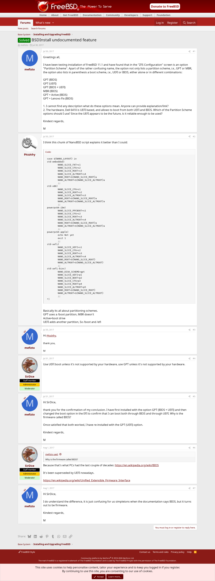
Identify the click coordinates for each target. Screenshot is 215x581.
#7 (194, 488)
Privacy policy (177, 551)
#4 (194, 358)
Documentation (92, 15)
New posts (23, 28)
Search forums (38, 28)
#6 (194, 447)
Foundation (163, 15)
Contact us (144, 551)
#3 (194, 329)
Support (147, 15)
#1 (194, 51)
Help (189, 551)
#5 (194, 396)
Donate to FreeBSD (165, 6)
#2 (194, 136)
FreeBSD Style (28, 551)
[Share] (189, 51)
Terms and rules (160, 551)
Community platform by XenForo (107, 558)
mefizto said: (51, 454)
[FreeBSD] (73, 11)
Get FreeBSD (70, 15)
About (54, 15)
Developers (131, 15)
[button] (53, 22)
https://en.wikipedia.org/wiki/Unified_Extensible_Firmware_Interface (86, 480)
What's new (43, 23)
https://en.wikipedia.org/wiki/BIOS (137, 465)
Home (43, 15)
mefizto (24, 45)
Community (113, 15)
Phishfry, (52, 335)
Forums (25, 23)
